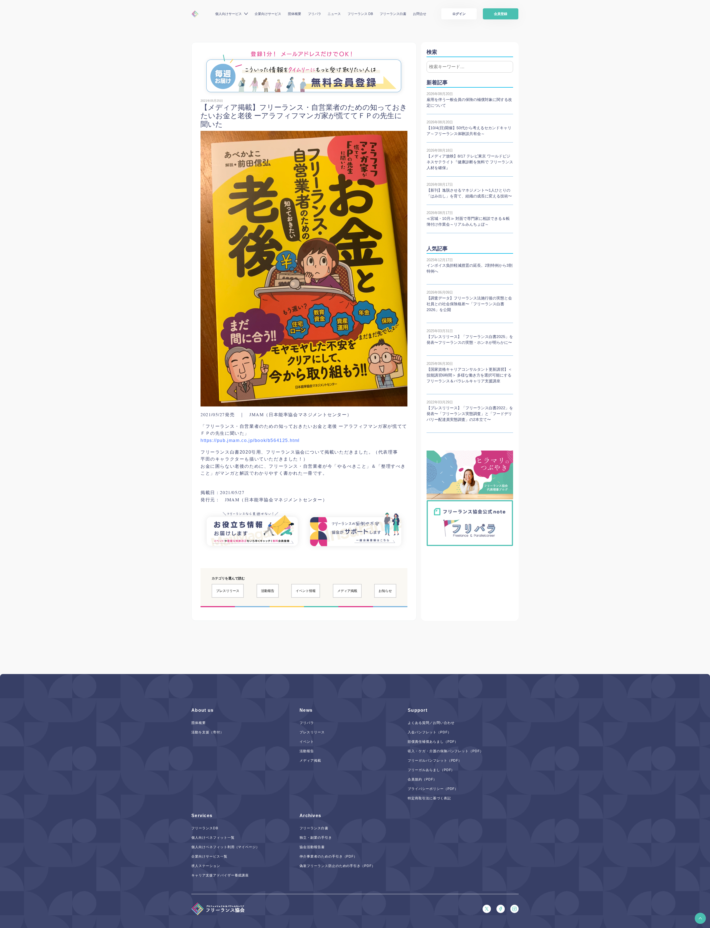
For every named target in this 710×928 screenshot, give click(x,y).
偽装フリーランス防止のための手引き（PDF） (337, 866)
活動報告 (267, 591)
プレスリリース (227, 591)
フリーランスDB (204, 828)
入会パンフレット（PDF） (429, 732)
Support (417, 710)
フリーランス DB (360, 14)
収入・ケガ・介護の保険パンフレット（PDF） (445, 751)
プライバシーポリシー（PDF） (433, 789)
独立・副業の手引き (316, 838)
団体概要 (294, 14)
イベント (307, 742)
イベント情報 (306, 591)
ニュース (334, 14)
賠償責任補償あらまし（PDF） (433, 742)
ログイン (459, 14)
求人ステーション (205, 866)
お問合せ (419, 14)
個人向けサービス (228, 14)
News (306, 710)
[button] (700, 918)
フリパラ (314, 14)
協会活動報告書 (312, 847)
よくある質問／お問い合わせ (431, 723)
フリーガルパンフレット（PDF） (435, 760)
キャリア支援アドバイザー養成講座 (220, 875)
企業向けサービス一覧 (209, 856)
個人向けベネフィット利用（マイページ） (225, 847)
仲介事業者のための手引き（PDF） (328, 856)
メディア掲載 (347, 591)
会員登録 (500, 14)
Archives (310, 815)
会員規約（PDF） (422, 779)
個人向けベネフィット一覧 (213, 838)
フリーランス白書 (393, 14)
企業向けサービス (268, 14)
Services (201, 815)
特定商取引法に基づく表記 (429, 798)
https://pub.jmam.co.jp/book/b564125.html (250, 440)
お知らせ (385, 591)
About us (202, 710)
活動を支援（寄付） (207, 732)
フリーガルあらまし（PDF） (431, 770)
